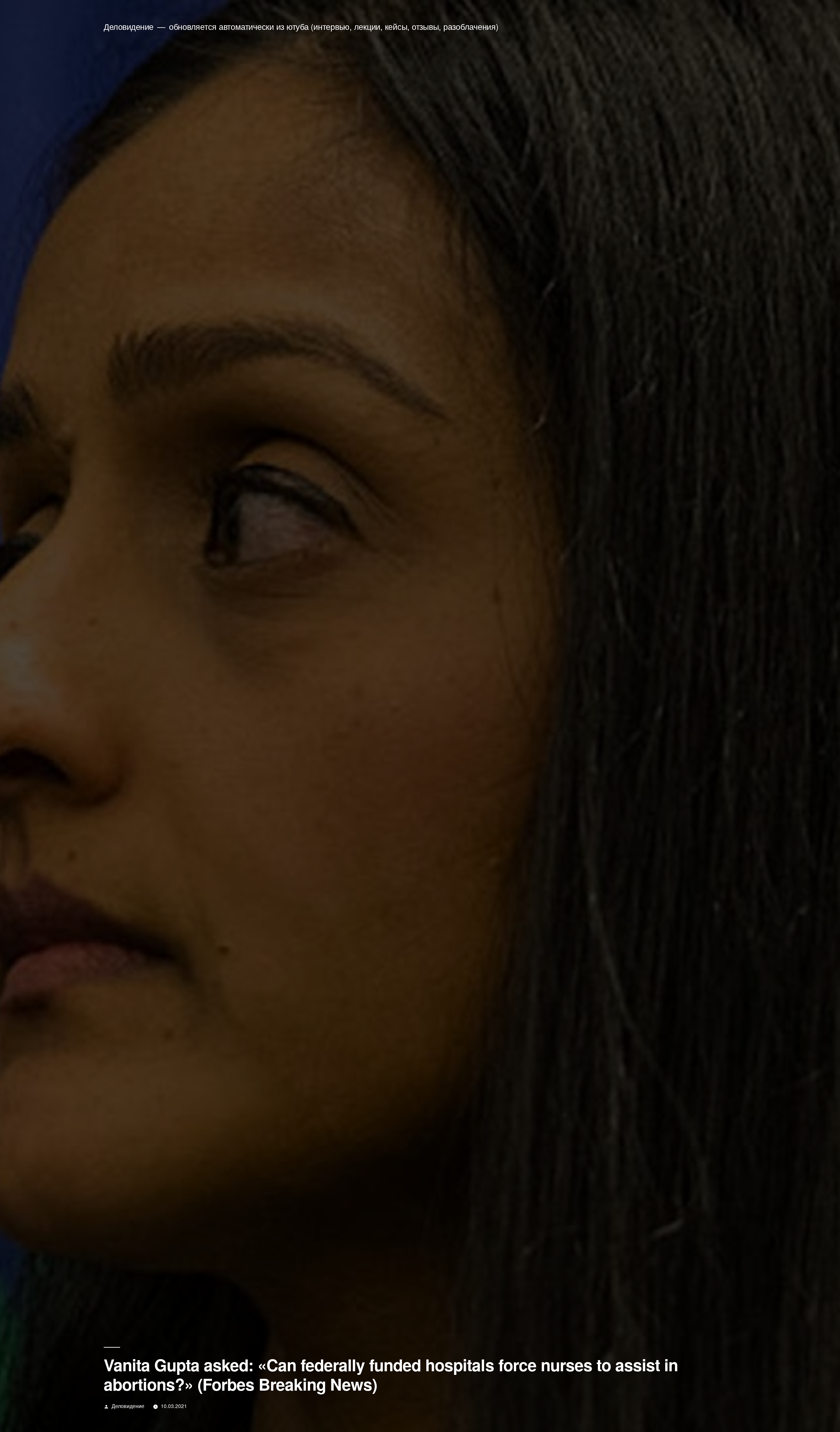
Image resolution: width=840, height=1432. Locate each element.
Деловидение (129, 26)
